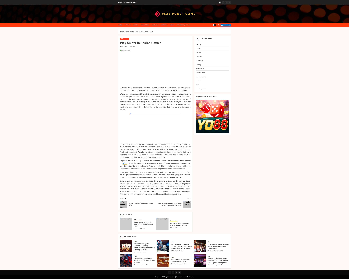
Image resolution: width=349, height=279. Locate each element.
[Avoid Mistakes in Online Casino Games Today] (163, 260)
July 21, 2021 (138, 228)
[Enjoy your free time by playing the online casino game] (126, 224)
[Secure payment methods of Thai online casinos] (162, 224)
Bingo (198, 48)
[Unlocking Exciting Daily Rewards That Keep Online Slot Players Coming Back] (200, 260)
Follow (227, 25)
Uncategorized (201, 89)
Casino (135, 25)
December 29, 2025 (177, 264)
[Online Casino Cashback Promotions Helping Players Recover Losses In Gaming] (163, 246)
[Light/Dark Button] (214, 25)
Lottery (164, 25)
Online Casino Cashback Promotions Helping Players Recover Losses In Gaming (181, 246)
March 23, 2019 (134, 46)
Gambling (155, 25)
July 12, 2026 (139, 252)
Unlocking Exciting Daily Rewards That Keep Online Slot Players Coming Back (218, 261)
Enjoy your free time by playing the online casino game (143, 224)
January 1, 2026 (139, 265)
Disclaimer (145, 25)
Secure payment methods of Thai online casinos (179, 224)
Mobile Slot (200, 69)
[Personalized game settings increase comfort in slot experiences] (200, 246)
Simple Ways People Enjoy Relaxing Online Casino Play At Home (144, 261)
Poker (172, 25)
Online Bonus (200, 73)
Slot (197, 85)
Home (120, 25)
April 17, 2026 (176, 251)
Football (199, 56)
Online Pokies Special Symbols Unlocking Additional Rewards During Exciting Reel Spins (144, 247)
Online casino (124, 39)
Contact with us (183, 25)
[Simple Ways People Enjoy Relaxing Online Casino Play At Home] (126, 260)
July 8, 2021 (174, 227)
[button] (218, 25)
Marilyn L (124, 46)
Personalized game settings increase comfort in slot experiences (218, 246)
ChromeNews (180, 277)
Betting (128, 25)
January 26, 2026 (214, 251)
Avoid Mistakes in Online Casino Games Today (180, 261)
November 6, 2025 (214, 265)
